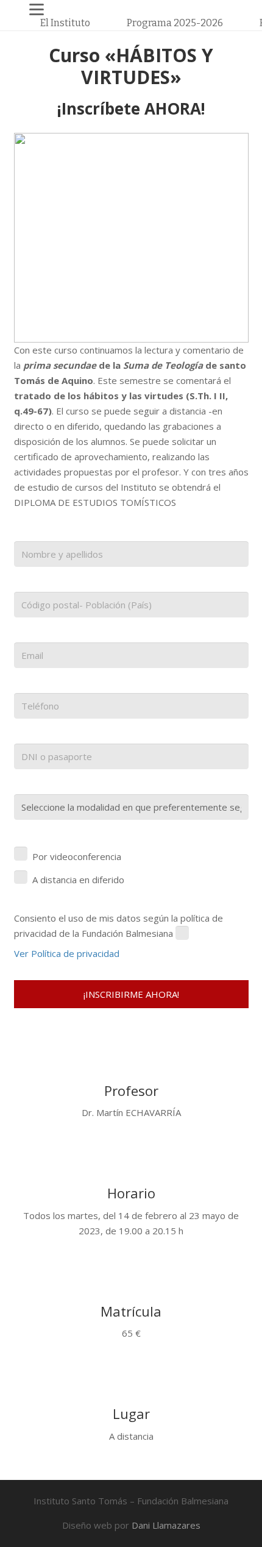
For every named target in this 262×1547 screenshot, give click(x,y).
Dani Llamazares (166, 1525)
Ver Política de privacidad (66, 953)
